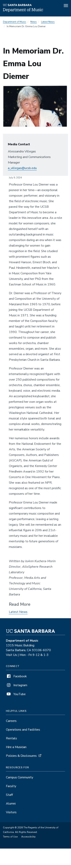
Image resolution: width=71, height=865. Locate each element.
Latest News (48, 21)
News (33, 21)
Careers (11, 721)
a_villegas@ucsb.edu (22, 168)
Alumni (11, 803)
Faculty (11, 786)
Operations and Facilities (23, 729)
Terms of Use (10, 836)
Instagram (20, 685)
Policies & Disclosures (21, 756)
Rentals (11, 738)
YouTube (19, 694)
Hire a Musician (16, 747)
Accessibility (28, 836)
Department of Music (14, 21)
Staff (9, 795)
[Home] (23, 11)
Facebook (20, 676)
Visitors (11, 812)
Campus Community (19, 777)
